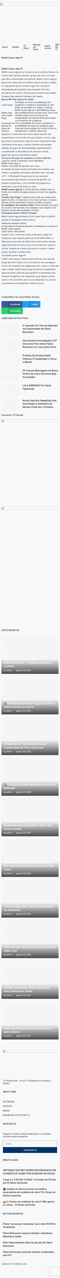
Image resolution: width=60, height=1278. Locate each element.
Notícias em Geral (36, 47)
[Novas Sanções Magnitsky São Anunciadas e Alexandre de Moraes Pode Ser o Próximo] (10, 405)
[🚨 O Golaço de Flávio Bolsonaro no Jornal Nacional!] (30, 777)
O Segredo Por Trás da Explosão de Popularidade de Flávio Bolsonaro (40, 328)
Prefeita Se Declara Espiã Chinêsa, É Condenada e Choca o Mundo (40, 358)
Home (5, 47)
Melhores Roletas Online (13, 223)
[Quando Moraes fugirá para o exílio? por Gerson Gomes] (30, 817)
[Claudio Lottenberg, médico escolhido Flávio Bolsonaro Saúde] (30, 980)
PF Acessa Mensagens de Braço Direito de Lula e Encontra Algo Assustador (40, 373)
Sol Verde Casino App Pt (13, 255)
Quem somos (48, 47)
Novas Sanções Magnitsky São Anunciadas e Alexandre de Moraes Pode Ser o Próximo (40, 403)
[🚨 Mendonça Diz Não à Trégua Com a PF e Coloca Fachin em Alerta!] (30, 696)
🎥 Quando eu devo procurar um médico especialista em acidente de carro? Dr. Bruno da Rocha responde (29, 1192)
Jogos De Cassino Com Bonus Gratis (19, 154)
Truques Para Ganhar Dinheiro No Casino (22, 96)
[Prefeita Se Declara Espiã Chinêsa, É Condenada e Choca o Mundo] (10, 360)
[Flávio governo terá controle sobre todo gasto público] (30, 1020)
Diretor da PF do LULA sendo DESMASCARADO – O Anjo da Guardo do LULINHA (27, 663)
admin (9, 670)
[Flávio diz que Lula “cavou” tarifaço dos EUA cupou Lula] (30, 939)
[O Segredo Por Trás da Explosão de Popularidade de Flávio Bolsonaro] (10, 330)
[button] (11, 304)
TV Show (26, 47)
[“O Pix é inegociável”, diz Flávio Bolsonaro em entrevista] (30, 899)
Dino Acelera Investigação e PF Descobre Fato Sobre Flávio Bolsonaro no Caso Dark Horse (40, 344)
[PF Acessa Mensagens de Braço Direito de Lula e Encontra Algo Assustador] (10, 375)
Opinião (15, 47)
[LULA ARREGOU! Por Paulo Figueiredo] (10, 390)
